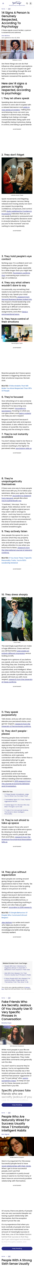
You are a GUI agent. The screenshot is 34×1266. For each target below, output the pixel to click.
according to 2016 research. (20, 907)
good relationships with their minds (16, 1166)
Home (3, 9)
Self (9, 9)
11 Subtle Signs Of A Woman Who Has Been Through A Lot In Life (16, 806)
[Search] (26, 3)
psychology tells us (24, 448)
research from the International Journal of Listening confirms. (17, 550)
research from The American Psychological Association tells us (17, 839)
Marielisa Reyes (6, 1023)
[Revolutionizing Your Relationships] (17, 3)
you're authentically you (11, 500)
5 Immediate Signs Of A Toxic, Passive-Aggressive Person (17, 800)
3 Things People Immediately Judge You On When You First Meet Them (16, 795)
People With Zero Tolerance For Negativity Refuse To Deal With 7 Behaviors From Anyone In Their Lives (17, 968)
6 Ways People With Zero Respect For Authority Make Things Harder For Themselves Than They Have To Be (17, 980)
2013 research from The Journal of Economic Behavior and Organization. (16, 783)
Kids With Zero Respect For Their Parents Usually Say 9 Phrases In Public (17, 974)
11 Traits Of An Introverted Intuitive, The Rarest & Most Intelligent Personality (16, 812)
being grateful (25, 413)
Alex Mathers (6, 35)
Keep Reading (17, 1105)
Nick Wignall (5, 1134)
